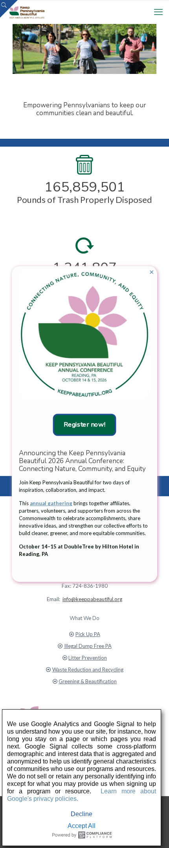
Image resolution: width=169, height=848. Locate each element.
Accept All (82, 825)
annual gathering (51, 503)
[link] (84, 334)
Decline (81, 814)
